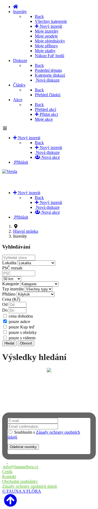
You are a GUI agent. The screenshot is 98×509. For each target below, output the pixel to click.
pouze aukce (19, 321)
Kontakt (9, 476)
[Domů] (15, 6)
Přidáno (9, 294)
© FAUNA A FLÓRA (21, 491)
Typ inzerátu (13, 289)
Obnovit (26, 343)
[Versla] (9, 171)
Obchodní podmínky (20, 481)
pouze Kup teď (22, 327)
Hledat (9, 343)
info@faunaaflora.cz (20, 466)
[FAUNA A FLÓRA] (5, 462)
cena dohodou (21, 316)
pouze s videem (22, 338)
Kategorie (10, 283)
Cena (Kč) (11, 299)
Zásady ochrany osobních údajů (29, 486)
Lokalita (9, 262)
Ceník (7, 471)
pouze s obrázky (23, 332)
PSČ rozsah (12, 268)
